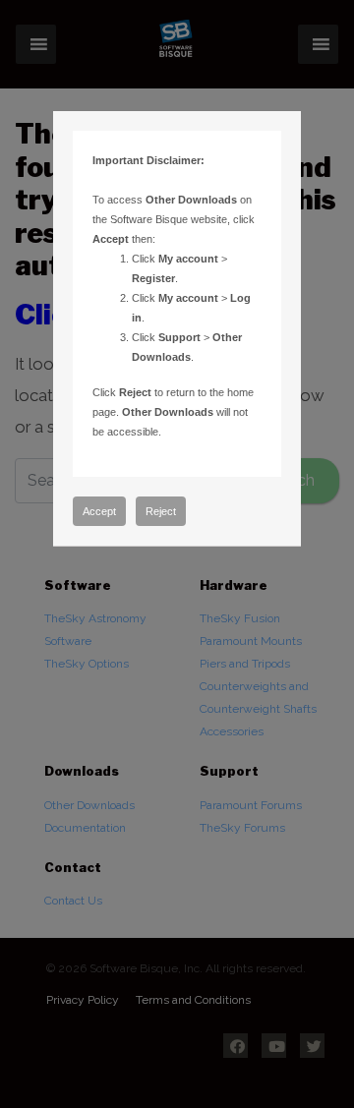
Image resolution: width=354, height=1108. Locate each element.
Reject (161, 511)
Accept (99, 511)
